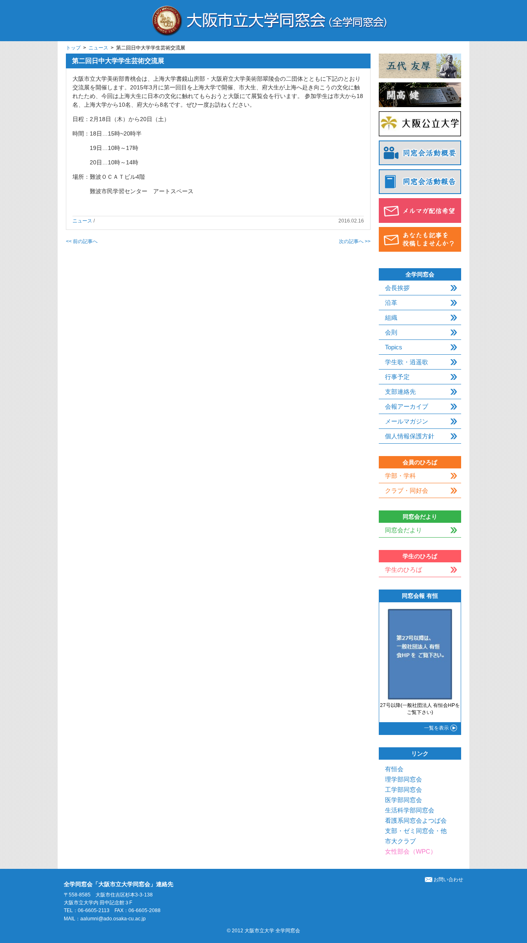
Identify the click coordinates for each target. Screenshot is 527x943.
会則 (391, 332)
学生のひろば (403, 569)
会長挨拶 (397, 287)
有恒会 (394, 768)
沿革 (391, 302)
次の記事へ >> (355, 241)
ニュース (98, 48)
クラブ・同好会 (406, 490)
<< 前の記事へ (82, 241)
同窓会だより (403, 530)
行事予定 (397, 376)
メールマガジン (406, 421)
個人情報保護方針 (409, 436)
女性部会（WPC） (410, 851)
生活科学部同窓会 (409, 810)
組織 (391, 317)
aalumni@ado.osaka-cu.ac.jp (113, 919)
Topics (393, 347)
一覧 (436, 728)
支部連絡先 (400, 391)
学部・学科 (400, 475)
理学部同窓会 (403, 779)
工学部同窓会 (403, 789)
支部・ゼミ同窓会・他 (416, 830)
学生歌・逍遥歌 (406, 361)
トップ (73, 48)
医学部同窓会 (403, 799)
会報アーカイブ (406, 406)
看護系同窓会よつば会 (416, 820)
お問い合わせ (448, 879)
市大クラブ (400, 841)
